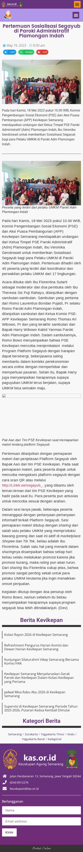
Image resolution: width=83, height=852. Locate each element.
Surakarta (31, 734)
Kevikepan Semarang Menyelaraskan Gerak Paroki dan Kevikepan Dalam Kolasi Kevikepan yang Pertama (39, 678)
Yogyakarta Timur (52, 734)
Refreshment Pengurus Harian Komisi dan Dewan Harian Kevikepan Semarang (36, 647)
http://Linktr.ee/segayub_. (23, 485)
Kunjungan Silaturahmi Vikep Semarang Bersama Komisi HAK (41, 661)
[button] (77, 4)
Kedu (71, 734)
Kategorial (54, 739)
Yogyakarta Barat (33, 739)
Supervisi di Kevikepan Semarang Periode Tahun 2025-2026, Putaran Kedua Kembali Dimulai (41, 708)
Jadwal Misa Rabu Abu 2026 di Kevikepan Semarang (34, 694)
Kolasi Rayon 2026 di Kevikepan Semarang (36, 634)
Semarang (15, 734)
